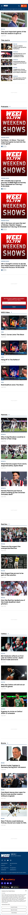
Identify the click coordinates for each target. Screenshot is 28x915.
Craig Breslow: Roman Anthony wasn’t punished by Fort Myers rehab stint (19, 71)
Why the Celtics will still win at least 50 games (13, 685)
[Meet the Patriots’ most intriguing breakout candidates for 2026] (6, 54)
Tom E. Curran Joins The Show (12, 334)
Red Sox (3, 29)
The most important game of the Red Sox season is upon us (13, 32)
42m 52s (4, 270)
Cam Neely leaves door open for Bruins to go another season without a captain (13, 794)
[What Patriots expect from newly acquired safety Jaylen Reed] (14, 452)
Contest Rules (3, 869)
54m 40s (4, 146)
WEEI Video (5, 312)
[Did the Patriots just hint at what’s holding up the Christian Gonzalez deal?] (14, 479)
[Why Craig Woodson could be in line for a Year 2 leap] (14, 425)
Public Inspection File (4, 867)
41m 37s (4, 188)
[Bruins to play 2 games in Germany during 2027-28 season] (14, 753)
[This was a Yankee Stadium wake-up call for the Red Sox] (6, 46)
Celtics (4, 634)
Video (2, 332)
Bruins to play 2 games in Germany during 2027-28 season (13, 766)
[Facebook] (2, 860)
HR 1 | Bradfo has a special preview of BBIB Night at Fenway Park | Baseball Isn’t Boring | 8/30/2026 (13, 183)
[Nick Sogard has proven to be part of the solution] (14, 561)
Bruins (3, 743)
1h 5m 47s (4, 229)
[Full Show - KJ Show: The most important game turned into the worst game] (14, 123)
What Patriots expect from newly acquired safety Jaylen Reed (14, 465)
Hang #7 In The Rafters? (10, 360)
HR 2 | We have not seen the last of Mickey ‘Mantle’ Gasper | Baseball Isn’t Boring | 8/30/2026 (13, 225)
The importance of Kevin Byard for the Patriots (19, 78)
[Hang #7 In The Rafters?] (14, 348)
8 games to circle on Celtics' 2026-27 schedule (12, 712)
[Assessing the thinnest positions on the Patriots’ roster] (6, 62)
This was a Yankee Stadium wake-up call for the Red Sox (19, 47)
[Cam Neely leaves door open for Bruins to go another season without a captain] (14, 780)
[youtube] (8, 860)
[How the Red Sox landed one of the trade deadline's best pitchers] (14, 588)
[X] (5, 860)
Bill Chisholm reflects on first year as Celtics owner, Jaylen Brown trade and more (12, 658)
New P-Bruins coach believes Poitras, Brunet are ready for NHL (14, 822)
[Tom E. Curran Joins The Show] (14, 323)
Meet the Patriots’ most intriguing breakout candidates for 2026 (19, 55)
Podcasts (4, 106)
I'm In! (14, 307)
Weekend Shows (5, 137)
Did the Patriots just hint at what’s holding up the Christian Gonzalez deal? (13, 492)
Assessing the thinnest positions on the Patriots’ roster (20, 63)
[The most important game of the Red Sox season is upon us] (14, 19)
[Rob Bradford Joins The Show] (14, 373)
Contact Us (3, 865)
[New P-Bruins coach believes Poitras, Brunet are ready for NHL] (14, 809)
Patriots (15, 51)
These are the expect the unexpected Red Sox (11, 547)
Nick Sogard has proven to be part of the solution (12, 574)
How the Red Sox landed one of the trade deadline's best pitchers (13, 602)
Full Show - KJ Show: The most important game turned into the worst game (13, 142)
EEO (10, 865)
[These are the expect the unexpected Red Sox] (14, 534)
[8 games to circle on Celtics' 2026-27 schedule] (14, 699)
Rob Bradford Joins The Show (12, 385)
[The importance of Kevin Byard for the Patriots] (6, 78)
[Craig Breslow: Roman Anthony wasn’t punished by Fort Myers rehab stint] (6, 70)
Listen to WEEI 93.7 (4, 863)
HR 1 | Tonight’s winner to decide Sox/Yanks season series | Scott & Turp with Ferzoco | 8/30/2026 (14, 265)
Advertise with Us (13, 869)
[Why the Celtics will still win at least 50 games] (14, 673)
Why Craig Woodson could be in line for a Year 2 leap (13, 438)
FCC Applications (13, 867)
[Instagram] (11, 860)
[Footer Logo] (14, 879)
